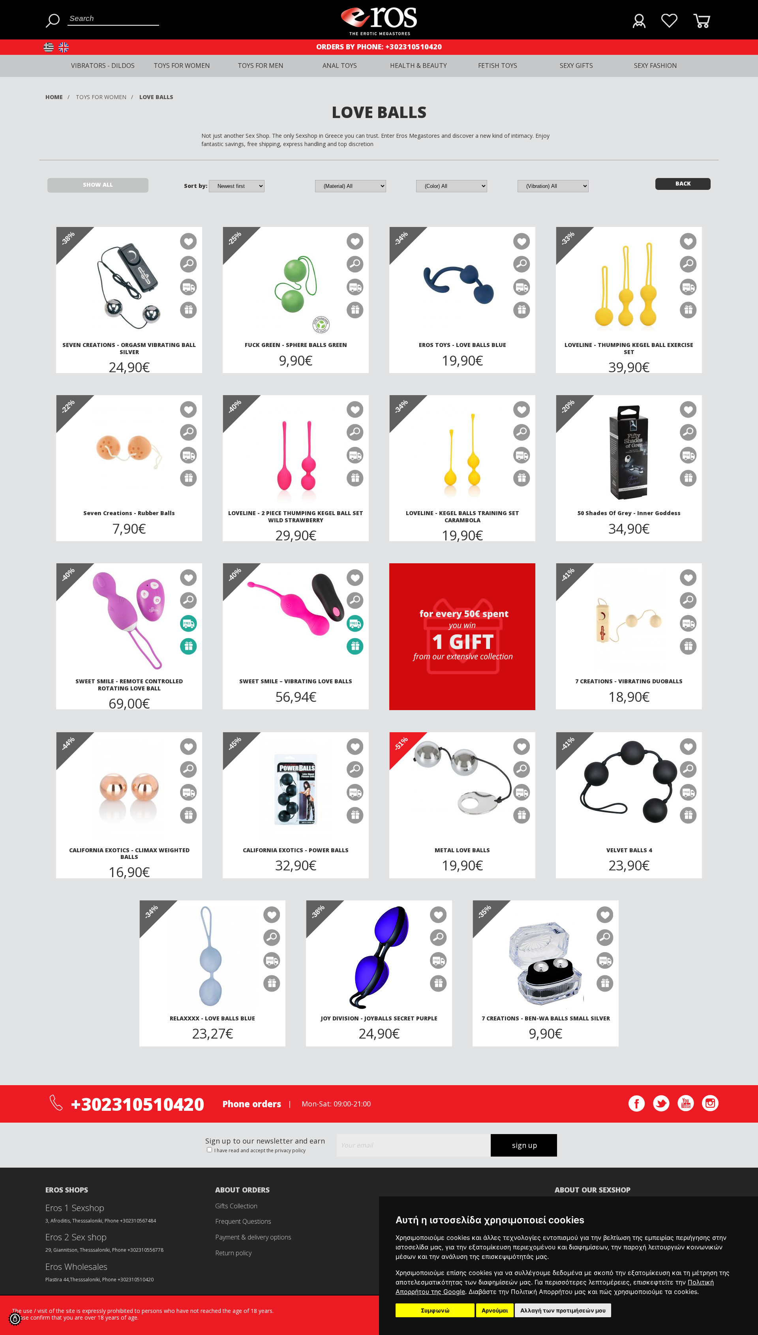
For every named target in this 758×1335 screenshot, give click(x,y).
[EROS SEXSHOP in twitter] (661, 1109)
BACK (683, 183)
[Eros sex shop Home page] (379, 33)
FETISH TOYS (497, 65)
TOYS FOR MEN (260, 65)
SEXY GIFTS (576, 65)
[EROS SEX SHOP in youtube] (685, 1109)
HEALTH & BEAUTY (418, 65)
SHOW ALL (98, 184)
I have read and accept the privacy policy (259, 1150)
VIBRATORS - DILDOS (103, 65)
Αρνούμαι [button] (495, 1310)
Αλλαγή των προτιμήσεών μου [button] (563, 1310)
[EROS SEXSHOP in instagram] (710, 1109)
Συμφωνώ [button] (435, 1310)
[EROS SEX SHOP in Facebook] (637, 1109)
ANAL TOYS (340, 65)
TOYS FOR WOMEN (182, 65)
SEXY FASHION (655, 65)
